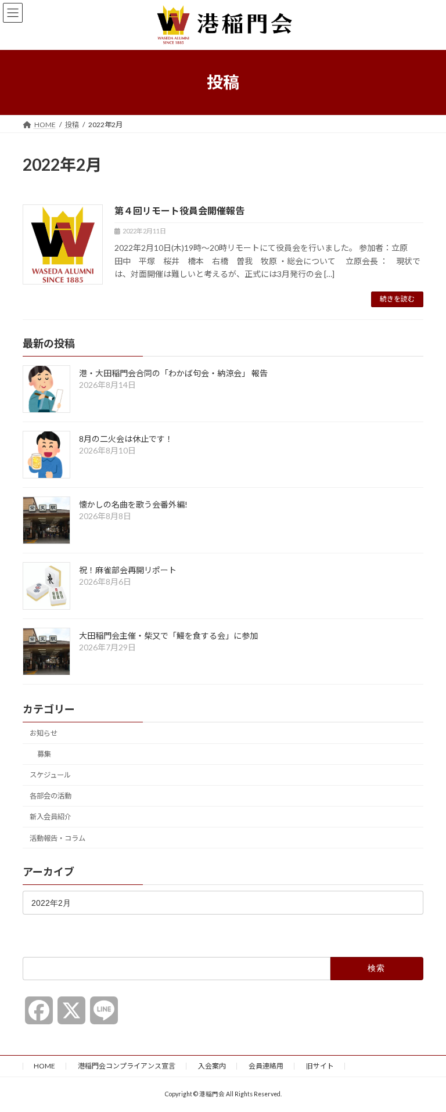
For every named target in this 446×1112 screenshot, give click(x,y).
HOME (44, 1065)
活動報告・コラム (57, 837)
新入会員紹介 (50, 816)
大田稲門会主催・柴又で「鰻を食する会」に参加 (168, 635)
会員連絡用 (266, 1065)
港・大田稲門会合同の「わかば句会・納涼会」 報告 (173, 373)
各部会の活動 (50, 795)
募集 (44, 754)
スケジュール (50, 775)
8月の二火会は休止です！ (126, 439)
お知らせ (43, 733)
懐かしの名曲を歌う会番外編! (133, 504)
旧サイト (320, 1065)
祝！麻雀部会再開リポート (128, 570)
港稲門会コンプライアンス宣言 (126, 1065)
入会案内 (212, 1065)
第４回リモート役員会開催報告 (179, 210)
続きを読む (397, 298)
